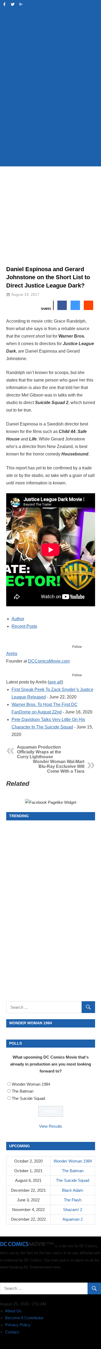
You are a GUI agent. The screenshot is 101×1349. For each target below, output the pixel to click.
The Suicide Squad (28, 1098)
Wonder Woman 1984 (31, 1084)
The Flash (72, 1200)
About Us (13, 1311)
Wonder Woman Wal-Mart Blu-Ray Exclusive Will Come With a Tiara (58, 766)
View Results (50, 1126)
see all (55, 682)
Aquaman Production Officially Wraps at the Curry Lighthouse (39, 752)
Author (18, 618)
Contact (12, 1332)
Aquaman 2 (72, 1219)
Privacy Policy (17, 1324)
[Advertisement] (50, 108)
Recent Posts (24, 626)
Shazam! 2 (72, 1209)
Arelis (11, 653)
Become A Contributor (24, 1318)
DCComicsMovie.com (49, 661)
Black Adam (72, 1190)
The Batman (22, 1091)
